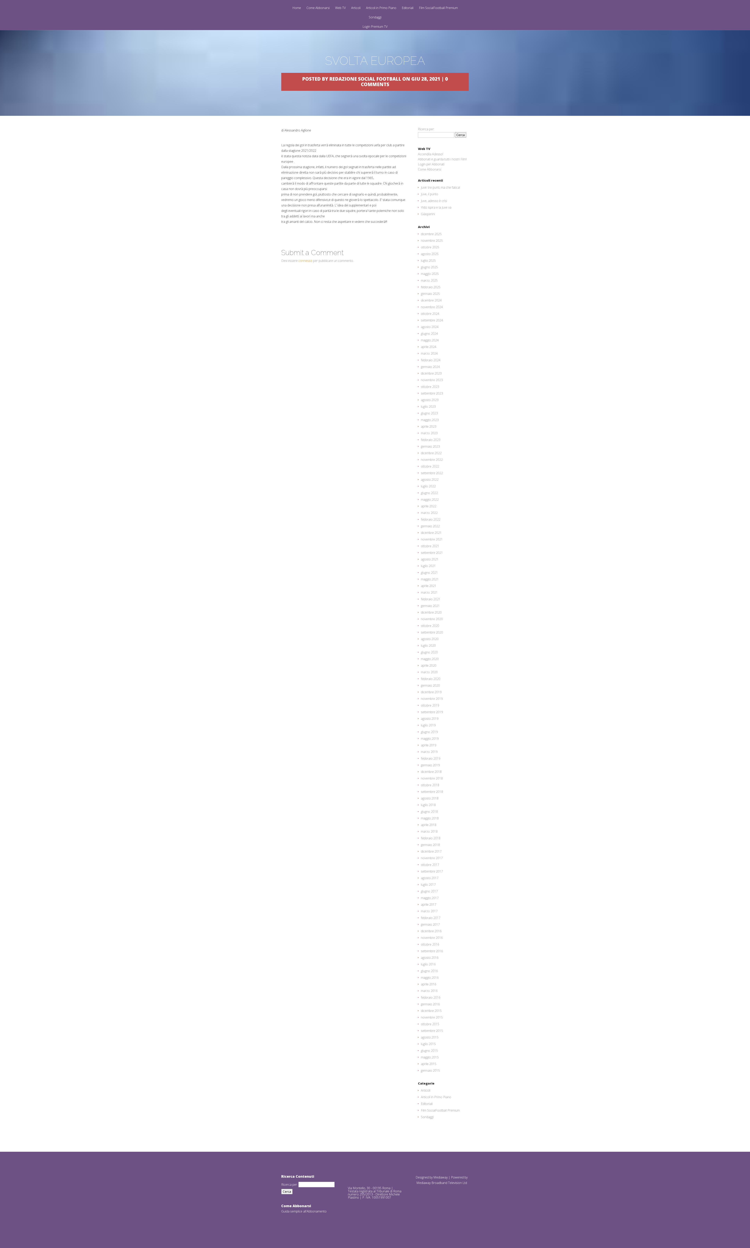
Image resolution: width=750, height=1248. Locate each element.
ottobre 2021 (430, 546)
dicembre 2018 (431, 772)
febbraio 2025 (430, 287)
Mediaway (440, 1177)
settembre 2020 (432, 632)
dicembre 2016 (431, 931)
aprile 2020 (428, 665)
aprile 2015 (428, 1064)
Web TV (340, 8)
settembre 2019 (432, 712)
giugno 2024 (429, 333)
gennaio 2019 (430, 765)
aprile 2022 (428, 506)
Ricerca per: (426, 129)
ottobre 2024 (430, 313)
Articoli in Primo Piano (381, 8)
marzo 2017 (429, 911)
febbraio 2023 (430, 440)
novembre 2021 (432, 539)
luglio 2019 (428, 725)
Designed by (424, 1177)
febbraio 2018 (430, 838)
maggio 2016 (430, 977)
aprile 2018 (428, 825)
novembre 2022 (432, 460)
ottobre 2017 (430, 865)
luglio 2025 (428, 260)
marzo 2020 (429, 672)
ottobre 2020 (430, 626)
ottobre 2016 (430, 944)
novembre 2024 (432, 307)
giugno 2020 (429, 652)
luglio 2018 (428, 805)
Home (296, 8)
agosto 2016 (429, 957)
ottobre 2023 (430, 386)
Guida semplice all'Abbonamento (304, 1211)
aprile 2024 (428, 347)
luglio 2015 (428, 1044)
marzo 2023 (429, 433)
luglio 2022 (428, 486)
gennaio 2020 (430, 685)
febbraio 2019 (430, 758)
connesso (305, 261)
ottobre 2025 (430, 247)
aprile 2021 (428, 586)
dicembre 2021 (431, 533)
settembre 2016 (432, 951)
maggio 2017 (430, 898)
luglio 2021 (428, 566)
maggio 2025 (430, 274)
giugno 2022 (429, 493)
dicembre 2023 (431, 373)
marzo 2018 (429, 831)
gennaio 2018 (430, 845)
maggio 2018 (430, 818)
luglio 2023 (428, 406)
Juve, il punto (429, 194)
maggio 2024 (430, 340)
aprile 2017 (428, 904)
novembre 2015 (432, 1017)
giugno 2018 (429, 811)
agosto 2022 (429, 479)
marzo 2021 (429, 592)
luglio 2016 (428, 964)
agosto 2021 (429, 559)
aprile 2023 (428, 426)
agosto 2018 (429, 798)
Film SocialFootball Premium (438, 8)
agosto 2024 (429, 327)
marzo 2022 (429, 513)
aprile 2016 (428, 984)
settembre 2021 (432, 552)
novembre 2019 (432, 699)
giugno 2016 (429, 971)
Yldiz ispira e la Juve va (436, 207)
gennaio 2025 (430, 294)
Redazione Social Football (365, 79)
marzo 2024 (429, 353)
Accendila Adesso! (430, 154)
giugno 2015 (429, 1050)
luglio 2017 (428, 884)
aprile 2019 (428, 745)
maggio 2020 (430, 659)
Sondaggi (375, 17)
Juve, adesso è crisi (434, 201)
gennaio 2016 (430, 1004)
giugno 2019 (429, 732)
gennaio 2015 (430, 1070)
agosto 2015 (429, 1037)
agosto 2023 (429, 400)
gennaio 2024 (430, 367)
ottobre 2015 (430, 1024)
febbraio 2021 (430, 599)
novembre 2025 (432, 240)
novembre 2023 (432, 380)
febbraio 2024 (430, 360)
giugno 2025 (429, 267)
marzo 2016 (429, 991)
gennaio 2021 (430, 606)
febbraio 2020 (430, 679)
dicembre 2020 (431, 612)
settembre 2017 (432, 871)
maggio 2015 (430, 1057)
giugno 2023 (429, 413)
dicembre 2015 (431, 1011)
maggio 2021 (430, 579)
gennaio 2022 (430, 526)
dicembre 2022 (431, 453)
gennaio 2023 (430, 446)
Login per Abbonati (431, 164)
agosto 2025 (429, 254)
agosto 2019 (429, 718)
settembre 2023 (432, 393)
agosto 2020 (429, 639)
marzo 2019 (429, 752)
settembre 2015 (432, 1031)
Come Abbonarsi (318, 8)
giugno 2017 (429, 891)
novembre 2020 (432, 619)
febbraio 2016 (430, 997)
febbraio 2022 (430, 519)
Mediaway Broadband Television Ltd (441, 1183)
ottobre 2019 (430, 705)
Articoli (356, 8)
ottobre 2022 (430, 466)
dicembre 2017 (431, 851)
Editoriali (407, 8)
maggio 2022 (430, 499)
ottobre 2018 (430, 785)
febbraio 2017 (430, 918)
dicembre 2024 (431, 300)
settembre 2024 (432, 320)
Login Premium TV (375, 26)
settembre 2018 (432, 791)
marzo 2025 (429, 280)
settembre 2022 (432, 473)
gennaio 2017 (430, 924)
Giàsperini (428, 214)
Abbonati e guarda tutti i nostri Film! (442, 159)
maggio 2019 (430, 738)
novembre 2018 (432, 778)
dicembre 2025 (431, 234)
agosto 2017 (429, 878)
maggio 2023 (430, 420)
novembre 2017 (432, 858)
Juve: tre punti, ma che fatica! (440, 187)
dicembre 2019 (431, 692)
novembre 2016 (432, 938)
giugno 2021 (429, 572)
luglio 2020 (428, 645)
